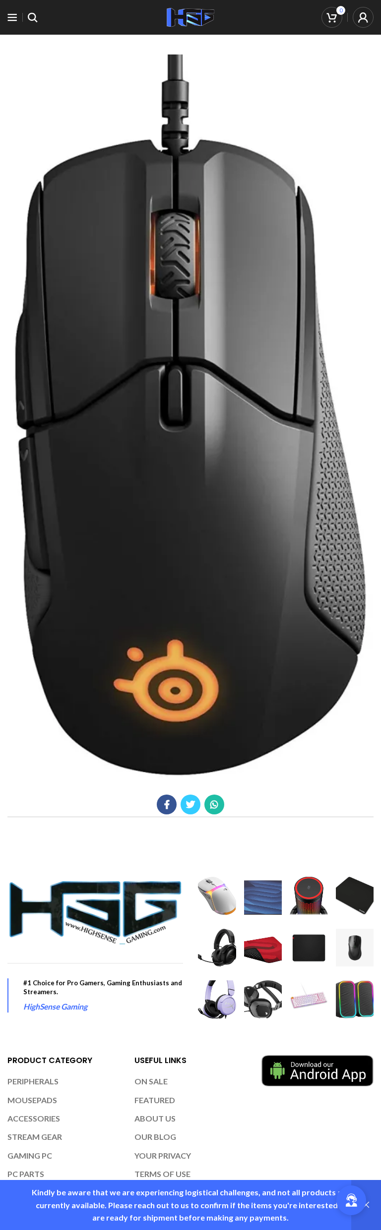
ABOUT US (155, 1118)
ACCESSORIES (33, 1118)
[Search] (33, 17)
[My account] (363, 17)
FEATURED (154, 1100)
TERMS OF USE (162, 1173)
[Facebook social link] (167, 804)
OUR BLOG (155, 1136)
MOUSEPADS (32, 1100)
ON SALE (151, 1081)
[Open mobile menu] (12, 17)
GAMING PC (29, 1155)
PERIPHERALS (33, 1081)
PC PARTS (25, 1173)
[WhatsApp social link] (214, 804)
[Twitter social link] (190, 804)
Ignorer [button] (366, 1205)
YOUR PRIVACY (162, 1155)
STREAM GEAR (34, 1136)
